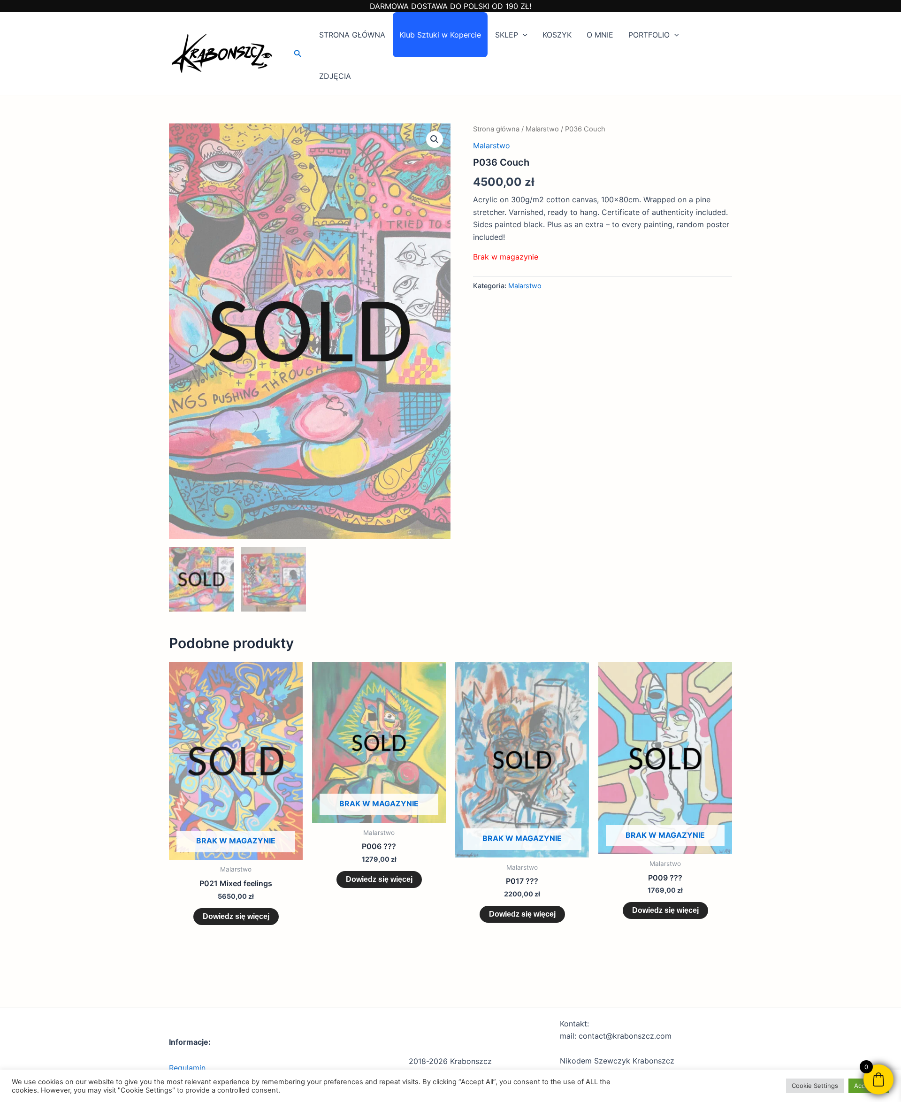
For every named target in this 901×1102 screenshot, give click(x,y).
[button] (298, 54)
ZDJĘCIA (335, 76)
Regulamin (187, 1067)
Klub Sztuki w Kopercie (440, 34)
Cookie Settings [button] (815, 1085)
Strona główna (496, 129)
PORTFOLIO (649, 34)
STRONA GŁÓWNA (352, 34)
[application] (522, 35)
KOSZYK (557, 34)
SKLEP (506, 34)
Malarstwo (542, 129)
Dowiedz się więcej (236, 916)
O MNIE (600, 34)
